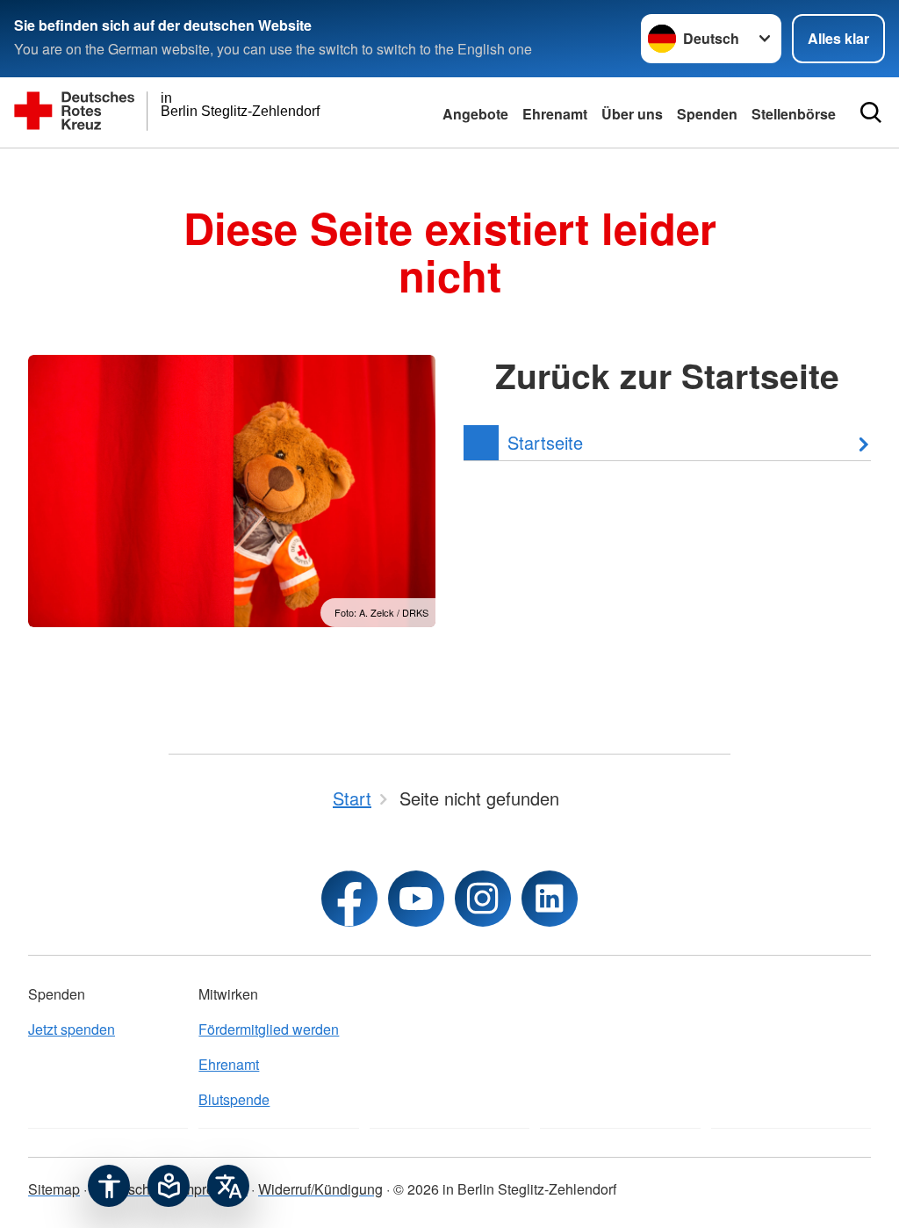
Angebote (475, 114)
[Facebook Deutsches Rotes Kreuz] (349, 898)
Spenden (707, 114)
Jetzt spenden (71, 1029)
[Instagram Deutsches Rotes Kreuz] (483, 898)
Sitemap (54, 1189)
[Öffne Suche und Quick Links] (871, 112)
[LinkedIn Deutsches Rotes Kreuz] (549, 898)
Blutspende (234, 1099)
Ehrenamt (554, 114)
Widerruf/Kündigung (320, 1189)
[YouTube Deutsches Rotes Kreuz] (416, 898)
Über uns (632, 114)
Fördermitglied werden (268, 1029)
